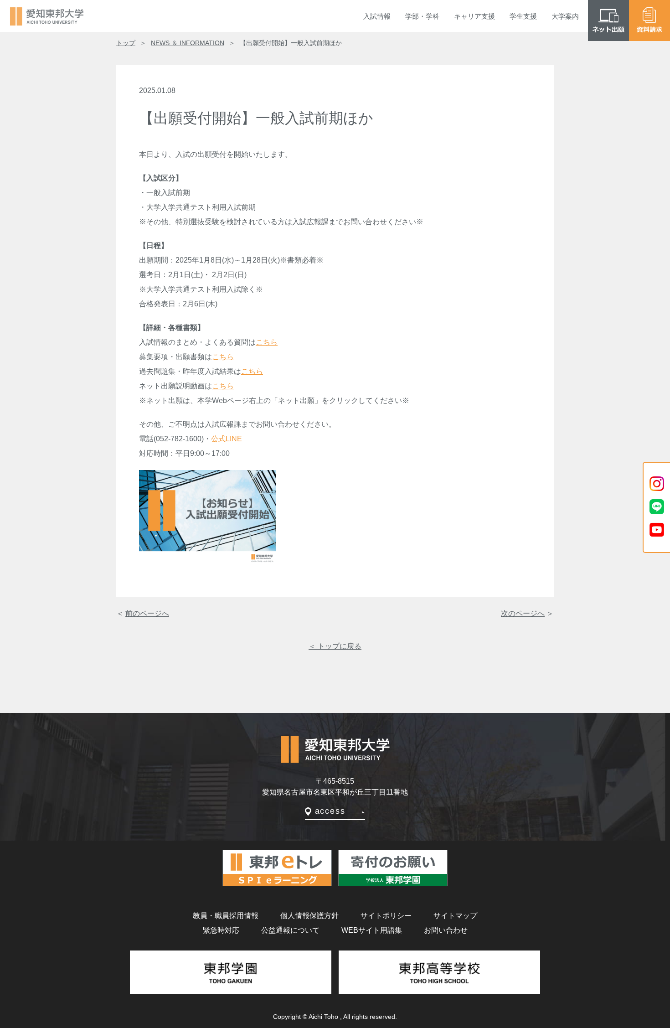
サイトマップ (455, 916)
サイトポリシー (386, 916)
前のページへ (147, 613)
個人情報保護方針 (309, 916)
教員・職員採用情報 (225, 916)
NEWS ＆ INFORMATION (187, 42)
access (330, 811)
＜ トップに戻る (335, 646)
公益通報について (290, 930)
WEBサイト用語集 (371, 930)
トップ (125, 42)
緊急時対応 (221, 930)
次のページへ (523, 613)
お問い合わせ (446, 930)
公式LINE (226, 439)
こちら (267, 342)
